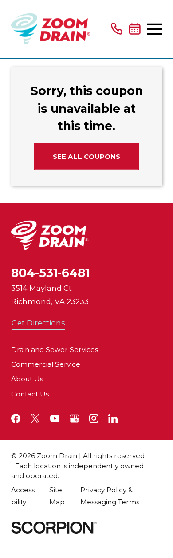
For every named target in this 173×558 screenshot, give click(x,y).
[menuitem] (25, 496)
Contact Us (30, 394)
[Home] (50, 29)
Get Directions (38, 322)
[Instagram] (93, 418)
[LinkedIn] (113, 418)
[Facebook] (15, 418)
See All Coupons (86, 156)
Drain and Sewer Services (54, 349)
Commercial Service (45, 364)
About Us (27, 379)
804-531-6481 (50, 272)
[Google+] (74, 418)
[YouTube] (54, 418)
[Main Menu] (154, 29)
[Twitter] (35, 418)
